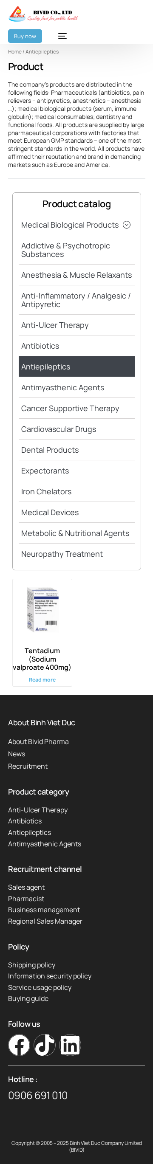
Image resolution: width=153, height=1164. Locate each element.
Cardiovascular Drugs (58, 429)
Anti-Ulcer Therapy (55, 325)
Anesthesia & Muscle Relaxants (76, 275)
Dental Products (50, 450)
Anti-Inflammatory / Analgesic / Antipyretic (76, 299)
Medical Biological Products (70, 225)
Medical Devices (50, 512)
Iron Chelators (46, 491)
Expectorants (45, 470)
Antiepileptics (45, 366)
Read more (42, 679)
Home (15, 51)
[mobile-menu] (59, 36)
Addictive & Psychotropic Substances (65, 249)
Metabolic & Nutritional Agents (75, 533)
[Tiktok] (45, 1045)
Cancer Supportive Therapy (70, 408)
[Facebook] (19, 1045)
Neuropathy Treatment (62, 554)
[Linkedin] (70, 1045)
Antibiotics (40, 346)
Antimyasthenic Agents (62, 387)
